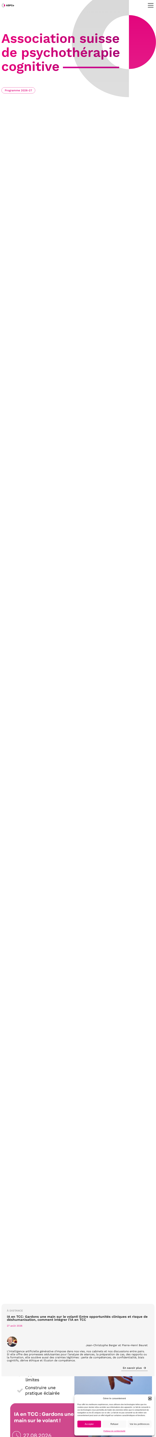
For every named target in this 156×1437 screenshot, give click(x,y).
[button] (149, 1398)
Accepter (89, 1424)
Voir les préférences (139, 1424)
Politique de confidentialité (114, 1431)
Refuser (114, 1424)
